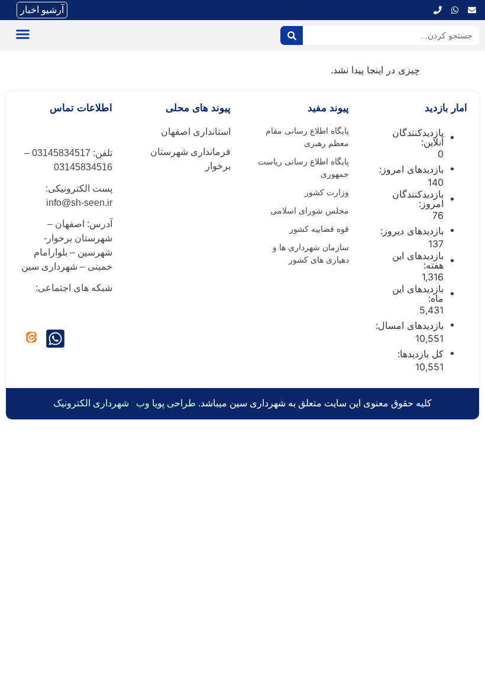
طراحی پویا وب (166, 403)
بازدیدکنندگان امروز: (418, 198)
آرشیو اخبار (42, 9)
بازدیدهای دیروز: (410, 230)
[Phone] (437, 10)
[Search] (291, 35)
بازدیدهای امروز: (410, 169)
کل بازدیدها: (419, 353)
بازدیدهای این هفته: (418, 260)
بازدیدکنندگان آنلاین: (418, 137)
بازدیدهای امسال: (408, 325)
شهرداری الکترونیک (91, 403)
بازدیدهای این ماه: (418, 293)
